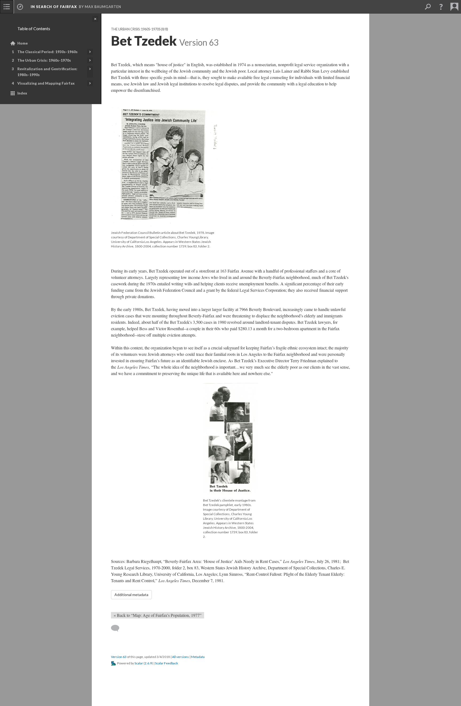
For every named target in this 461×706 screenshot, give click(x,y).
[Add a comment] (117, 628)
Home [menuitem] (22, 43)
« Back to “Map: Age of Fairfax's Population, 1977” (157, 615)
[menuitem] (6, 6)
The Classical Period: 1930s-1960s (47, 52)
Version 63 (118, 657)
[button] (441, 6)
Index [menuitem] (22, 93)
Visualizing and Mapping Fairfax (46, 83)
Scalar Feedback (166, 663)
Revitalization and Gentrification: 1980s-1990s (47, 72)
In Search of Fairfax (54, 7)
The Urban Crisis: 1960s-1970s (44, 60)
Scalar (138, 663)
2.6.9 (148, 663)
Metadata (198, 657)
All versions (180, 657)
